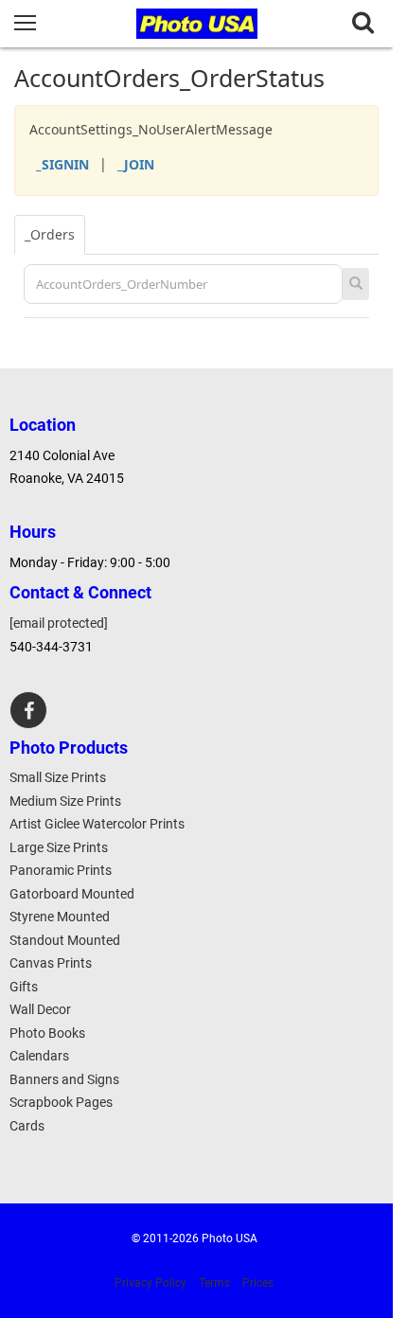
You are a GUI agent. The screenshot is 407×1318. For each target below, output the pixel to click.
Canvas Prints (50, 963)
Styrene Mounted (59, 916)
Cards (26, 1125)
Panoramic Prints (60, 870)
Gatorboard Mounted (71, 893)
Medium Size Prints (65, 801)
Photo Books (47, 1033)
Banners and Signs (64, 1079)
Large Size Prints (58, 847)
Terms (214, 1283)
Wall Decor (40, 1009)
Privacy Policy (150, 1283)
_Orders (50, 234)
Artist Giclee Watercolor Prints (97, 823)
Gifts (23, 986)
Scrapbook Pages (61, 1102)
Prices (258, 1283)
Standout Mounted (64, 940)
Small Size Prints (57, 777)
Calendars (39, 1055)
